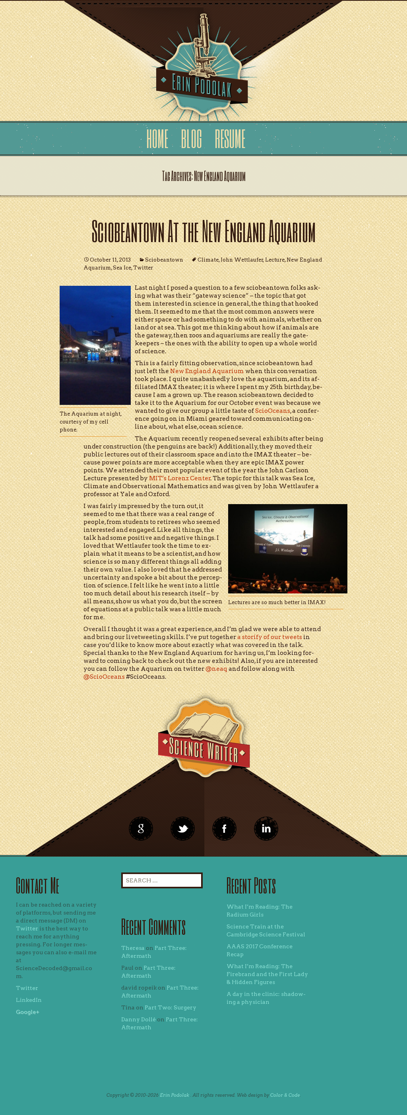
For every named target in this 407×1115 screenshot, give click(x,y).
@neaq (217, 668)
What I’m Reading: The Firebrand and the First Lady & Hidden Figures (267, 974)
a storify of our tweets (269, 637)
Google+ (27, 1012)
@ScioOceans (104, 676)
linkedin (224, 829)
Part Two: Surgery (170, 1007)
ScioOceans (272, 410)
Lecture (275, 260)
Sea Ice (122, 268)
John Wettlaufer (242, 260)
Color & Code (285, 1095)
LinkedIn (29, 1000)
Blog (191, 138)
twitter (183, 829)
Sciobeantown (164, 260)
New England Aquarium (207, 371)
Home (157, 138)
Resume (230, 138)
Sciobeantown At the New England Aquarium (204, 230)
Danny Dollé (138, 1019)
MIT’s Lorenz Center (180, 478)
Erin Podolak (174, 1095)
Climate (208, 260)
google (141, 829)
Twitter (143, 268)
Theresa (133, 948)
